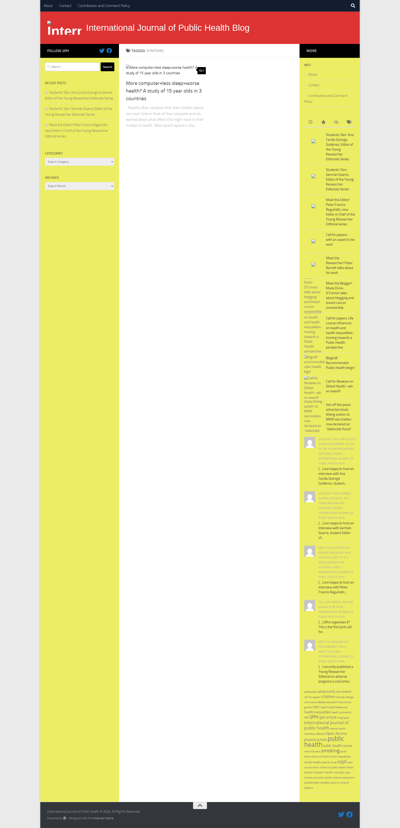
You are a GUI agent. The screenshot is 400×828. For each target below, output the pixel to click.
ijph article (328, 717)
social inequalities (340, 756)
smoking (330, 751)
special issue (329, 762)
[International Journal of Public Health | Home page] (64, 28)
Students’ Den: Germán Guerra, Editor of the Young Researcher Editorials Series (340, 179)
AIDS (338, 691)
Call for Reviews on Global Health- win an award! (339, 386)
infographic (343, 717)
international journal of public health (326, 725)
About (48, 5)
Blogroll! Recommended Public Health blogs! (340, 363)
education (332, 702)
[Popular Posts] (323, 122)
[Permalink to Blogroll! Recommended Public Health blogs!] (313, 364)
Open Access (336, 733)
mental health (338, 728)
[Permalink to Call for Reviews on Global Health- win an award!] (313, 388)
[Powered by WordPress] (64, 818)
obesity (320, 733)
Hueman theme (103, 818)
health (324, 707)
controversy (310, 702)
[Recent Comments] (336, 122)
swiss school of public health (329, 767)
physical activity (315, 740)
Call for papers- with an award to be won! (340, 240)
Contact (65, 5)
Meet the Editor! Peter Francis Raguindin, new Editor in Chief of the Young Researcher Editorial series (76, 130)
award (346, 691)
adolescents (326, 691)
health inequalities (317, 712)
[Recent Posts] (310, 122)
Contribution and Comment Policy (104, 5)
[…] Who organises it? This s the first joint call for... (335, 627)
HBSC (316, 707)
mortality (309, 733)
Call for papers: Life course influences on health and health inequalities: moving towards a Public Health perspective (339, 332)
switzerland (348, 777)
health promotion (341, 712)
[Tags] (348, 122)
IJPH (314, 717)
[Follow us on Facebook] (109, 50)
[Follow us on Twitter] (102, 50)
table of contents (339, 782)
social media (312, 762)
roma (307, 751)
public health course (337, 746)
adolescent (310, 691)
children (328, 696)
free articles (344, 702)
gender (308, 707)
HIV (306, 718)
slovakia (316, 751)
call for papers (312, 697)
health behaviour (338, 707)
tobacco (308, 787)
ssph (342, 761)
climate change (344, 697)
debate (322, 702)
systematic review (316, 783)
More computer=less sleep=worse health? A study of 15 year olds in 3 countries (164, 91)
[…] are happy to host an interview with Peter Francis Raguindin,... (336, 587)
